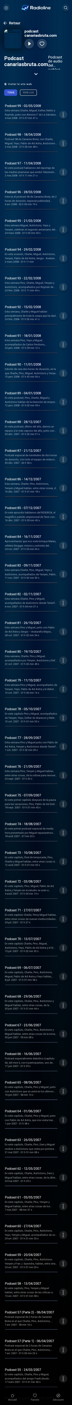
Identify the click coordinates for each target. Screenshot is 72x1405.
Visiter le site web (20, 84)
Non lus (28, 92)
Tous (10, 92)
